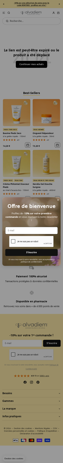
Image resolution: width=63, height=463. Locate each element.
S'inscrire (31, 252)
